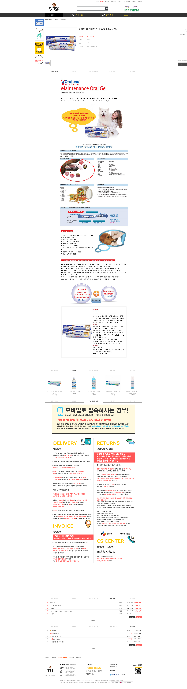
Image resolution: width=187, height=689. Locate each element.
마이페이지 (113, 1)
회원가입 (107, 1)
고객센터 (134, 1)
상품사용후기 (112, 71)
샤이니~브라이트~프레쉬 (61, 19)
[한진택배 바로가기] (122, 674)
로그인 (97, 1)
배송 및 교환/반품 (93, 71)
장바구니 (120, 1)
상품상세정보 (54, 71)
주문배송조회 (127, 1)
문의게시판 (132, 71)
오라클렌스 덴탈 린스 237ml (74, 391)
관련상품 (74, 71)
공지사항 (140, 1)
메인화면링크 (50, 19)
